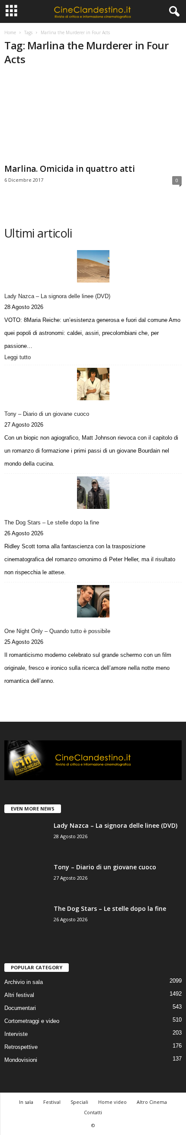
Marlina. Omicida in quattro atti (69, 168)
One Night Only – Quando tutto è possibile (57, 631)
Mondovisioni (20, 1060)
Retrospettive (21, 1047)
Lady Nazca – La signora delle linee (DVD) (57, 296)
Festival (52, 1102)
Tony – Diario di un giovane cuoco (46, 414)
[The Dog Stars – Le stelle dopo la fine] (93, 492)
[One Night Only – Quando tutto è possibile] (93, 601)
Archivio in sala (23, 982)
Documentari (20, 1008)
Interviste (16, 1034)
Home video (112, 1102)
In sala (26, 1102)
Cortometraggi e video (31, 1021)
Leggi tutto (19, 358)
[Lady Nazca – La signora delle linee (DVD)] (93, 266)
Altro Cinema (152, 1102)
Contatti (93, 1112)
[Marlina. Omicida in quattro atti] (93, 117)
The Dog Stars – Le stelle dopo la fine (51, 522)
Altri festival (19, 995)
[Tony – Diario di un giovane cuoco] (93, 384)
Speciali (79, 1102)
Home (10, 32)
